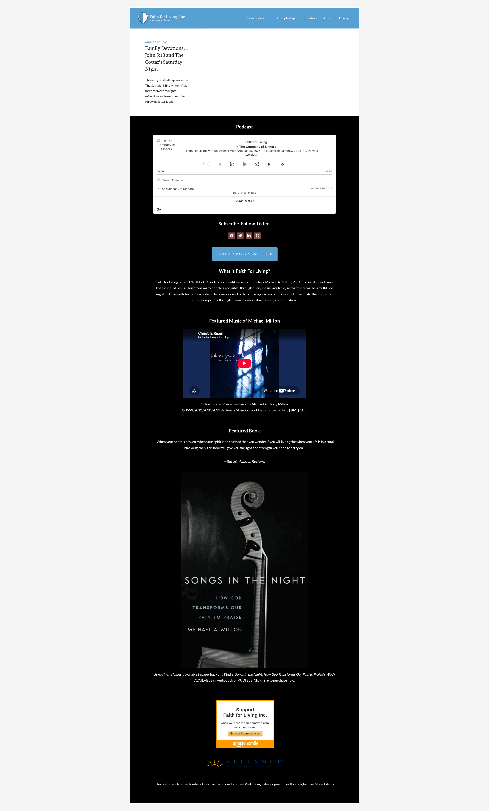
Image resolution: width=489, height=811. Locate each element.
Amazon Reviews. (252, 461)
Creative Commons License (222, 784)
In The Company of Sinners (175, 189)
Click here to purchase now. (274, 680)
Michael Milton (161, 18)
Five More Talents (320, 784)
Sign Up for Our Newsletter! (244, 254)
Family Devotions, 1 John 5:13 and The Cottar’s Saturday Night (166, 58)
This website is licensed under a (178, 784)
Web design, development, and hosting (274, 784)
